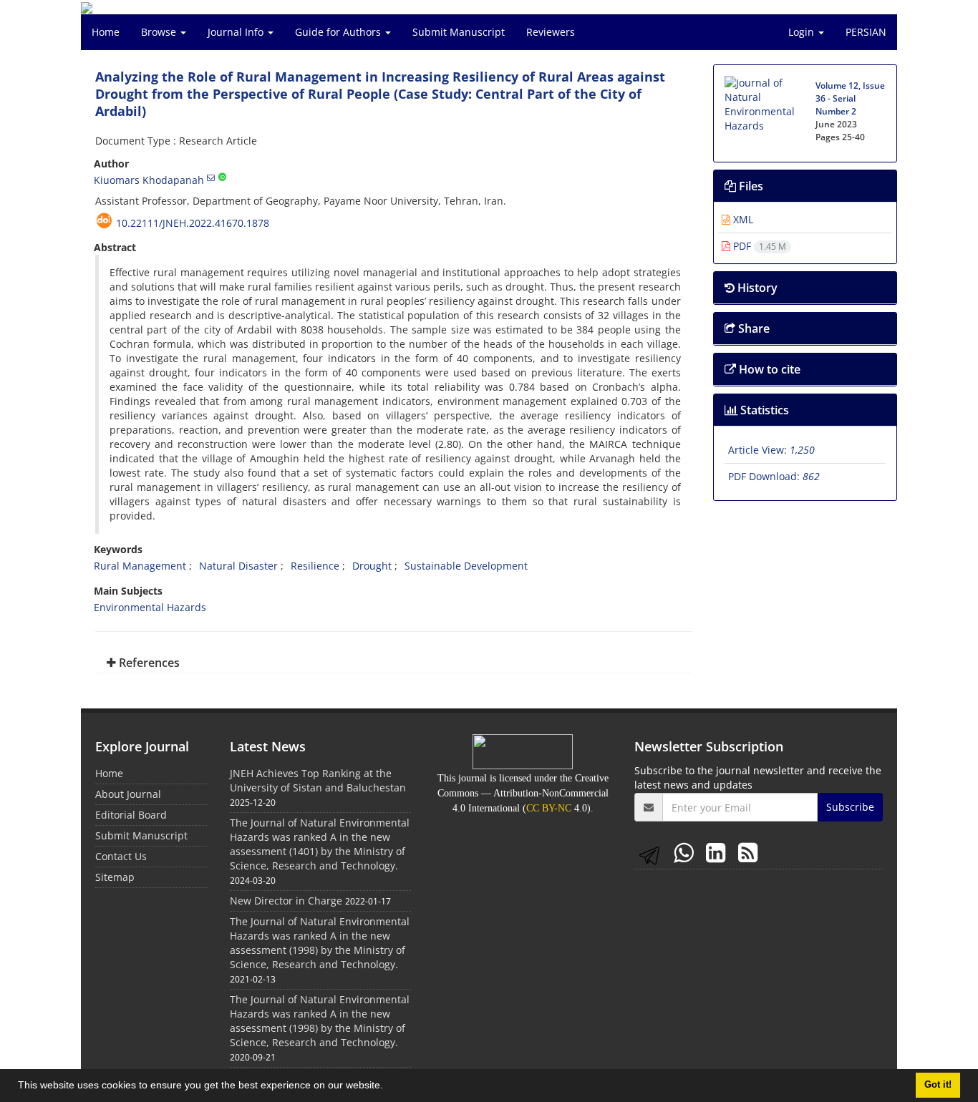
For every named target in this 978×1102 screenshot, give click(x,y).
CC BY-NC (548, 808)
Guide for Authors (339, 32)
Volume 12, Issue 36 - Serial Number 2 (850, 98)
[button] (388, 1087)
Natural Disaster (238, 565)
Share (752, 328)
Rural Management (140, 565)
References (148, 663)
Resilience (315, 565)
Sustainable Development (466, 565)
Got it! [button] (938, 1085)
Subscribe (850, 807)
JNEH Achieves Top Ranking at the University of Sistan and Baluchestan (318, 780)
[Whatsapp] (686, 852)
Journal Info (237, 32)
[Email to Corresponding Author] (211, 177)
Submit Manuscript (458, 32)
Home (106, 32)
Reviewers (550, 32)
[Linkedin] (718, 852)
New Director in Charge (286, 900)
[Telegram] (652, 852)
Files (749, 186)
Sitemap (115, 877)
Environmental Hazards (150, 607)
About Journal (128, 794)
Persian (866, 32)
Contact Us (121, 856)
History (756, 288)
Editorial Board (131, 814)
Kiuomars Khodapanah (149, 180)
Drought (372, 565)
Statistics (763, 410)
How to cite (768, 369)
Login (802, 32)
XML (741, 219)
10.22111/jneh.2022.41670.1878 (192, 223)
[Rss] (748, 852)
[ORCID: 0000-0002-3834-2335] (222, 177)
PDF (758, 246)
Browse (160, 32)
